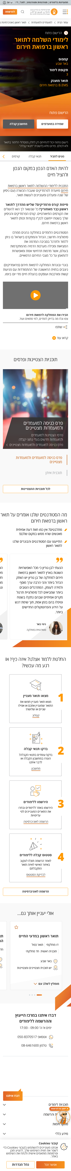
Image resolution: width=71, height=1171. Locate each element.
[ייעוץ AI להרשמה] (63, 1117)
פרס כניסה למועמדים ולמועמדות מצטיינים (43, 425)
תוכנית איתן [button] (54, 473)
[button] (65, 12)
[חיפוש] (22, 11)
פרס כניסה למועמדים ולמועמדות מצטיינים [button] (39, 459)
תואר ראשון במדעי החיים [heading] (38, 936)
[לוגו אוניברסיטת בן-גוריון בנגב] (44, 11)
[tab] (57, 158)
